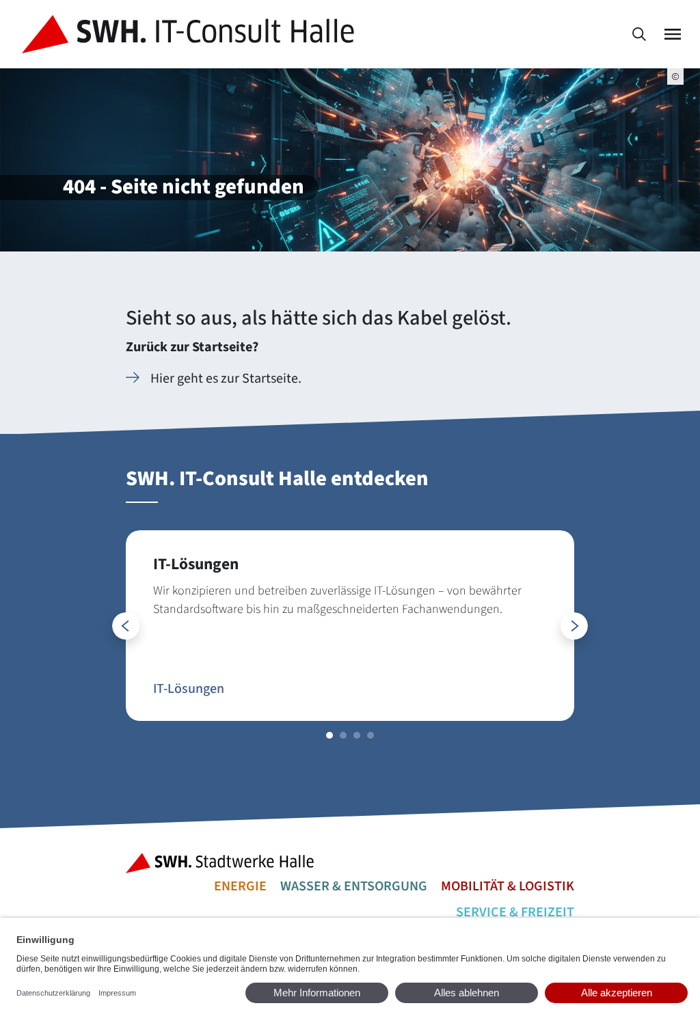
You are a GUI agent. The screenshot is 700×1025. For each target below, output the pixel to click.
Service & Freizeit (515, 912)
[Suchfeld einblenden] (639, 34)
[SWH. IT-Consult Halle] (191, 34)
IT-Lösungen (188, 688)
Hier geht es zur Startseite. (225, 378)
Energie (240, 886)
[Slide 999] (329, 735)
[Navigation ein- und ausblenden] (672, 34)
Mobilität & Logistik (507, 886)
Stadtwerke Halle (224, 863)
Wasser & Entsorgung (353, 886)
